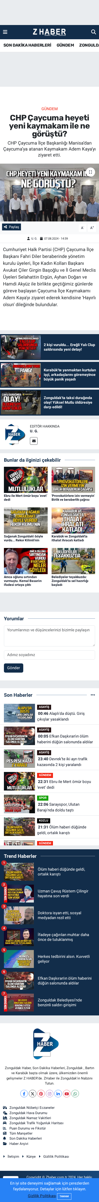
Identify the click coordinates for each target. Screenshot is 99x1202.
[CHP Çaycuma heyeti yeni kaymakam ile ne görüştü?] (49, 192)
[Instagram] (49, 1093)
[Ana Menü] (5, 32)
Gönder (13, 667)
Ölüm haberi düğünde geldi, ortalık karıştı (61, 830)
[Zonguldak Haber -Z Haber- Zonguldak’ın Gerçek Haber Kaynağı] (49, 32)
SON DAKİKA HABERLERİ (27, 45)
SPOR (43, 797)
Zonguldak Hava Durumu (28, 1113)
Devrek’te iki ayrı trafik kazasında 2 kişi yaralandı (62, 762)
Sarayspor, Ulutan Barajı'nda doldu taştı (58, 807)
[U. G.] (15, 434)
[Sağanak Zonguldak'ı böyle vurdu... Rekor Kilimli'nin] (26, 520)
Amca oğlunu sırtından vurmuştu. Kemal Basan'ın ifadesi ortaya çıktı (23, 581)
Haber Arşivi (18, 1144)
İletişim (13, 1156)
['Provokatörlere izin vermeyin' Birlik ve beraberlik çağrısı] (73, 479)
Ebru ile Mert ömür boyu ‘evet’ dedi (64, 784)
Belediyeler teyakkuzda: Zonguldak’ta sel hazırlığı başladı (70, 581)
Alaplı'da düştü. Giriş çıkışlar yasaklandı (61, 716)
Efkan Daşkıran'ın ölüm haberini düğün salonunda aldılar (65, 739)
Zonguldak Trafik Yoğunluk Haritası (36, 1123)
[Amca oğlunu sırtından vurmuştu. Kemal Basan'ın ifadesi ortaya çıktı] (26, 560)
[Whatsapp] (75, 1093)
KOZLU (43, 820)
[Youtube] (66, 1093)
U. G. (34, 238)
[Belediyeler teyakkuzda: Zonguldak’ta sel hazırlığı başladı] (73, 560)
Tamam (64, 1196)
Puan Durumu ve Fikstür (27, 1128)
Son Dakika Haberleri (25, 1138)
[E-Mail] (34, 441)
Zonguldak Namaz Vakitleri (30, 1118)
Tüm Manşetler (20, 1133)
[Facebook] (24, 1093)
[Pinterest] (41, 1093)
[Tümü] (93, 695)
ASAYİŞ (44, 707)
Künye (31, 1156)
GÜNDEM (65, 45)
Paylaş (14, 227)
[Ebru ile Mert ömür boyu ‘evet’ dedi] (26, 479)
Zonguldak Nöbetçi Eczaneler (32, 1108)
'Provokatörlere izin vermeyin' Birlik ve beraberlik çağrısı (73, 497)
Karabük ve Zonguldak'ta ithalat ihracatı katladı (69, 538)
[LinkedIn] (58, 1093)
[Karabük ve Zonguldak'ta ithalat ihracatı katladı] (73, 520)
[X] (32, 1093)
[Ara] (93, 32)
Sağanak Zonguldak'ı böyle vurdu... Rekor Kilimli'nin (23, 538)
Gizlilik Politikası (56, 1156)
